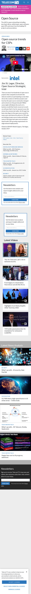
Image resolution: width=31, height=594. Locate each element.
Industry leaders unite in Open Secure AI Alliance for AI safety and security (13, 176)
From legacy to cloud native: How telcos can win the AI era (14, 284)
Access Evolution (8, 168)
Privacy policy (22, 202)
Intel (14, 138)
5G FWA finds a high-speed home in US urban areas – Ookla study (15, 399)
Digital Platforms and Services (13, 147)
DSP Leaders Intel (7, 138)
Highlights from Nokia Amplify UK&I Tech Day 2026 (14, 307)
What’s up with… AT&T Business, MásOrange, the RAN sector (11, 149)
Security (6, 173)
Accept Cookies (14, 582)
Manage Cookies (14, 589)
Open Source (9, 18)
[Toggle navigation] (27, 2)
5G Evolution (6, 396)
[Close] (26, 572)
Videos (5, 139)
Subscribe (15, 199)
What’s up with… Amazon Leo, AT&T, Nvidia (14, 170)
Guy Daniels (12, 47)
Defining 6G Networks (10, 154)
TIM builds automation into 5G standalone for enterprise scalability (15, 331)
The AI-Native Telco (9, 161)
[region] (14, 581)
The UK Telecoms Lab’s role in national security (14, 260)
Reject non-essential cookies (14, 586)
